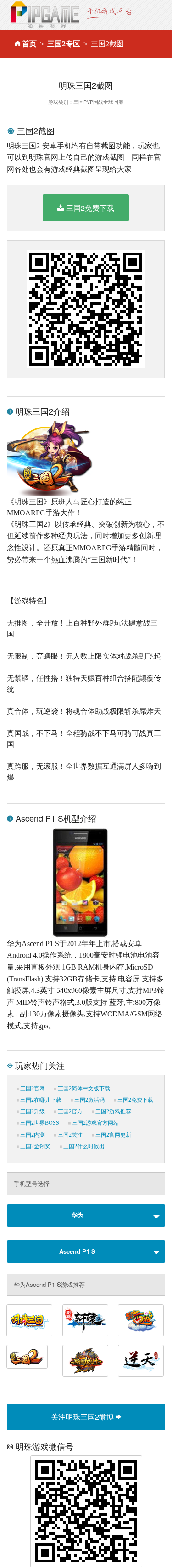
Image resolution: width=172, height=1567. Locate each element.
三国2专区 (63, 44)
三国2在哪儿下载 (40, 1100)
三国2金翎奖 (34, 1146)
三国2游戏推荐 (112, 1111)
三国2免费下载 (90, 208)
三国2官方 (69, 1111)
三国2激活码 (89, 1100)
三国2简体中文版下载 (83, 1088)
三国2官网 (32, 1088)
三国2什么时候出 (83, 1146)
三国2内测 (32, 1135)
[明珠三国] (29, 1320)
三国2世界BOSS (39, 1123)
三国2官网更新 (112, 1135)
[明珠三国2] (27, 1356)
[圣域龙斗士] (85, 1360)
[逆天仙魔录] (140, 1360)
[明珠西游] (140, 1320)
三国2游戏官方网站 (95, 1123)
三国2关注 (69, 1135)
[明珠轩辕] (85, 1320)
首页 (29, 44)
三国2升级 (32, 1111)
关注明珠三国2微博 (83, 1416)
